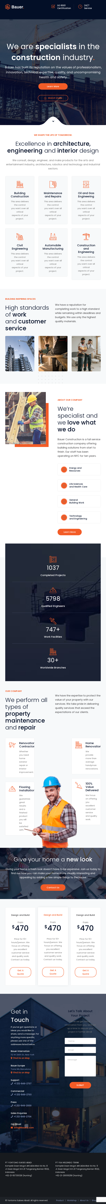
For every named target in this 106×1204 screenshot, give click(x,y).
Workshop (72, 1200)
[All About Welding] (14, 6)
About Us (84, 1200)
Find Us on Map (21, 1058)
